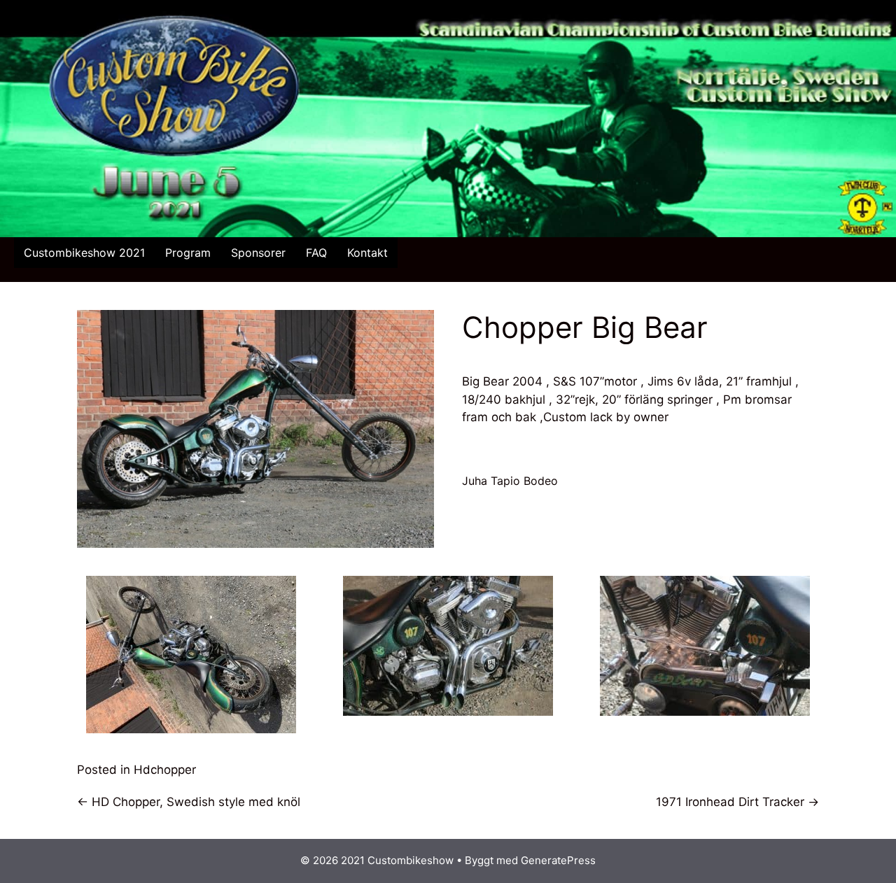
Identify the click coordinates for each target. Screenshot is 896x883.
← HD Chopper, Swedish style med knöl (188, 802)
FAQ (316, 253)
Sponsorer (258, 253)
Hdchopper (165, 770)
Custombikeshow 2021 (84, 253)
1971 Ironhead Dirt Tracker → (737, 802)
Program (188, 253)
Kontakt (367, 253)
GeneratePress (558, 860)
